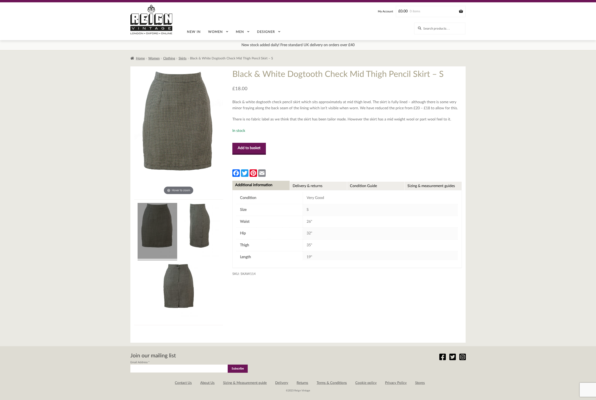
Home (140, 58)
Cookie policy (366, 383)
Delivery (281, 383)
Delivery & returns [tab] (307, 186)
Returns (302, 383)
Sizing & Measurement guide (245, 383)
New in (194, 32)
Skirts (182, 58)
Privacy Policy (396, 383)
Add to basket (249, 148)
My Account (385, 11)
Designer (266, 32)
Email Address (139, 362)
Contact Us (183, 383)
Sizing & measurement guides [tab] (431, 186)
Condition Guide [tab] (363, 186)
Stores (420, 383)
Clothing (169, 58)
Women (215, 32)
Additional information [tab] (253, 185)
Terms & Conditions (332, 383)
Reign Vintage (151, 19)
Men (240, 32)
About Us (207, 383)
